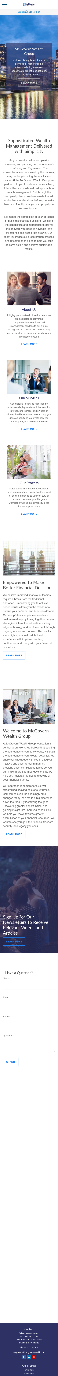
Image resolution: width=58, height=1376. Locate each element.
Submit (10, 1062)
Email (6, 997)
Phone (6, 1016)
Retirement (29, 1369)
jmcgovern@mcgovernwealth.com (29, 1352)
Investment (29, 1373)
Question (7, 1035)
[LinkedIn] (29, 1357)
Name (6, 978)
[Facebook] (24, 1357)
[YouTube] (34, 1357)
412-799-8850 (32, 1333)
